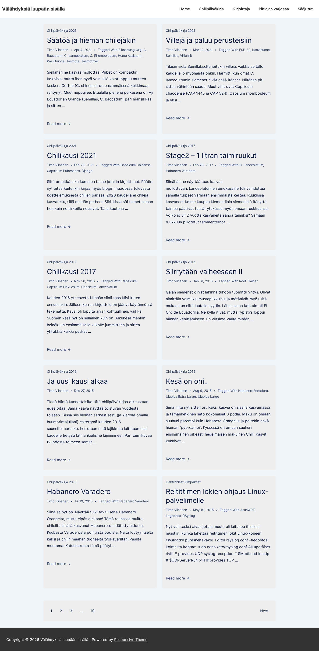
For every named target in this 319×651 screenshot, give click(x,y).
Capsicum (129, 281)
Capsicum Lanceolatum (99, 287)
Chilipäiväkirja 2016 (180, 262)
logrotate (173, 516)
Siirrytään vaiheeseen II (204, 271)
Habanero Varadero (180, 171)
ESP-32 (244, 50)
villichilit (186, 55)
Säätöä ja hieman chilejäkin (91, 40)
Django (87, 171)
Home (184, 9)
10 (93, 610)
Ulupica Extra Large (181, 396)
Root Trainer (248, 281)
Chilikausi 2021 (71, 155)
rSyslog (189, 516)
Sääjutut (305, 9)
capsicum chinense (136, 165)
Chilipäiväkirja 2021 (61, 30)
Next (264, 610)
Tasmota (72, 61)
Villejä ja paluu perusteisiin (209, 40)
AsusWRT (247, 510)
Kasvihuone (55, 61)
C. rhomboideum (103, 55)
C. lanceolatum (76, 55)
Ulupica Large (208, 396)
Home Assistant (130, 55)
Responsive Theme (130, 639)
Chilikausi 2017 (71, 271)
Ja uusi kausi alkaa (77, 381)
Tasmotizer (89, 61)
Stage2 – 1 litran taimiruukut (211, 155)
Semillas (172, 55)
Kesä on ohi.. (187, 381)
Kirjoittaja (241, 9)
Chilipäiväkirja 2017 (180, 146)
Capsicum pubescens (63, 171)
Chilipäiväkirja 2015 (180, 371)
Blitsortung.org (130, 50)
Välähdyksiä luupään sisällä (33, 9)
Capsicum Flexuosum (63, 287)
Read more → (59, 123)
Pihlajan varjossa (274, 9)
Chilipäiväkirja (211, 9)
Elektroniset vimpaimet (183, 482)
